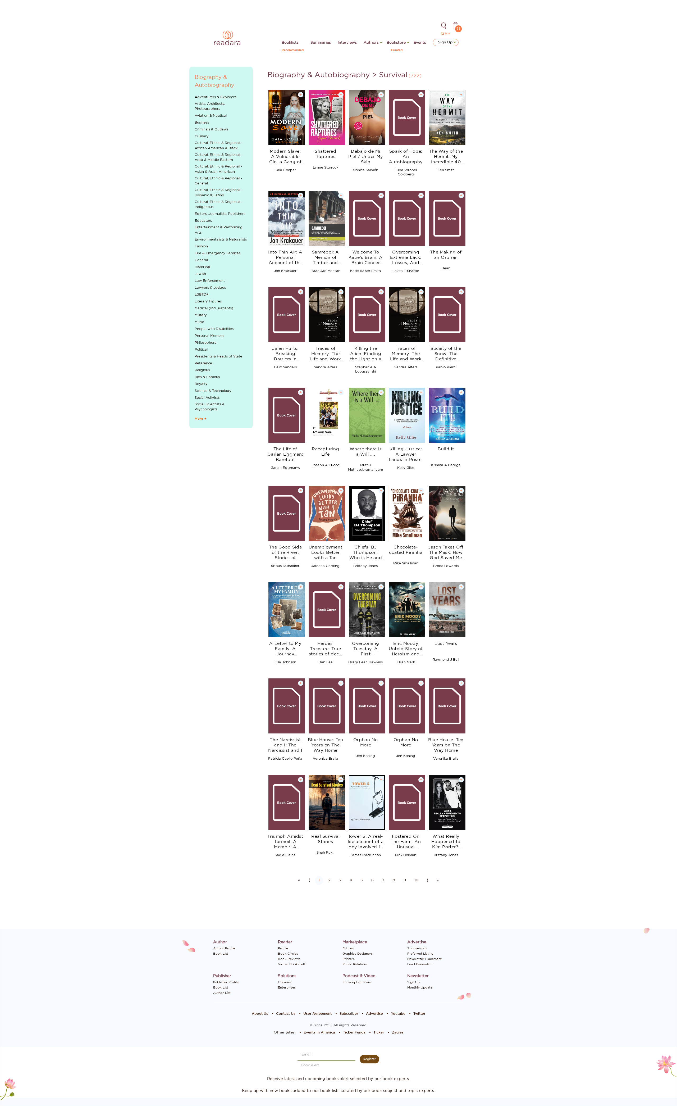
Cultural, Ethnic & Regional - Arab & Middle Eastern (218, 157)
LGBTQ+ (201, 294)
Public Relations (355, 964)
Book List (220, 953)
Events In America (319, 1032)
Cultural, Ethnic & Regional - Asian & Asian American (218, 169)
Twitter (419, 1014)
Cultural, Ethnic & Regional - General (218, 181)
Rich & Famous (207, 377)
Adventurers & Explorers (215, 97)
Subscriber (349, 1014)
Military (201, 315)
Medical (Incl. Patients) (214, 308)
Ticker (378, 1032)
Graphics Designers (357, 953)
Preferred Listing (420, 953)
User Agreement (317, 1014)
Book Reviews (289, 958)
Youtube (398, 1014)
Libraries (284, 982)
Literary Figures (208, 301)
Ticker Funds (354, 1032)
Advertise (374, 1014)
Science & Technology (213, 391)
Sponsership (417, 948)
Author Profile (224, 948)
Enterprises (287, 987)
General (201, 260)
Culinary (202, 136)
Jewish (200, 274)
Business (202, 122)
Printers (348, 958)
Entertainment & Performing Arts (219, 230)
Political (201, 349)
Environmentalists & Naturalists (221, 239)
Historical (202, 267)
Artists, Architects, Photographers (210, 106)
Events (420, 42)
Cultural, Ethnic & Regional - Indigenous (218, 204)
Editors (348, 948)
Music (199, 322)
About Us (260, 1014)
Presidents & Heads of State (218, 356)
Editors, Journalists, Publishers (220, 214)
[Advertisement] (221, 520)
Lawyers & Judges (210, 287)
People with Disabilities (214, 329)
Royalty (201, 384)
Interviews (347, 42)
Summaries (320, 42)
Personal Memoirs (209, 336)
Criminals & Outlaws (211, 129)
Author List (222, 992)
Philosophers (205, 343)
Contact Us (285, 1014)
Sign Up (446, 42)
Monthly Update (419, 987)
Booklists (290, 42)
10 (416, 880)
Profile (283, 948)
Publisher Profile (226, 982)
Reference (203, 363)
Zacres (398, 1032)
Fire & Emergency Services (217, 253)
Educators (203, 221)
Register (369, 1058)
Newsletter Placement (424, 958)
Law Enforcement (210, 281)
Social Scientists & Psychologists (210, 407)
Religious (202, 370)
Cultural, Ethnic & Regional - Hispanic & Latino (218, 192)
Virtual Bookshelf (291, 964)
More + (201, 418)
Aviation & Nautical (211, 115)
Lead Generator (419, 964)
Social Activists (207, 398)
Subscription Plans (357, 982)
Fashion (201, 246)
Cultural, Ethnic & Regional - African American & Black (218, 145)
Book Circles (288, 953)
